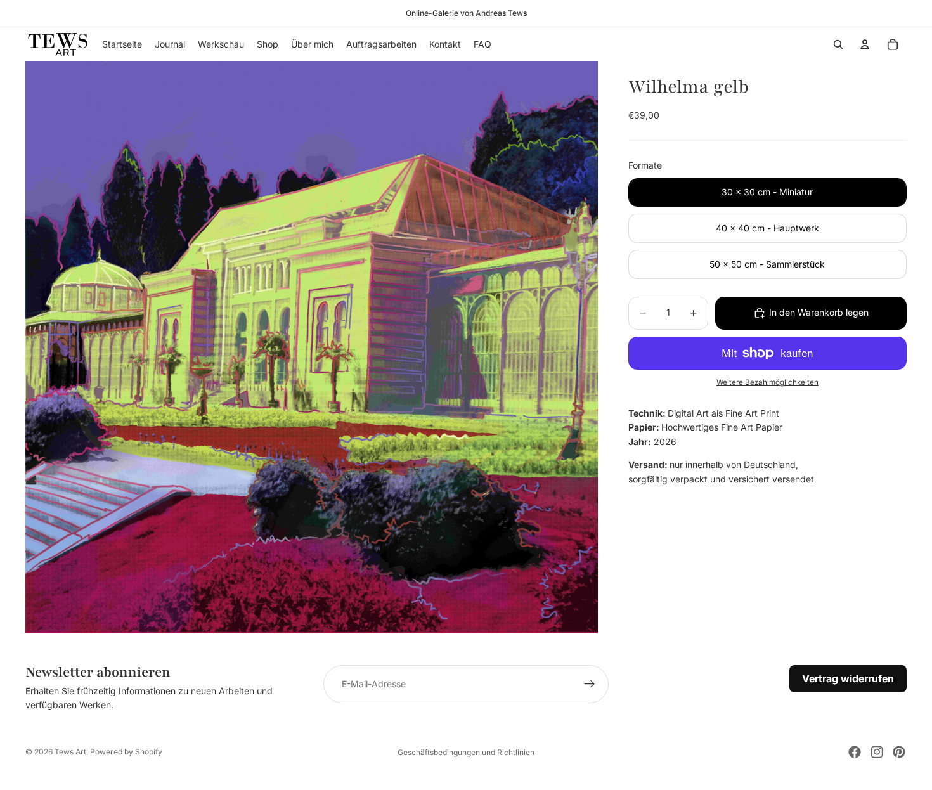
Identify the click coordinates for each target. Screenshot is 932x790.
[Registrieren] (589, 684)
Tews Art (70, 751)
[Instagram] (876, 752)
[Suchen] (838, 44)
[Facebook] (854, 752)
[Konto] (865, 44)
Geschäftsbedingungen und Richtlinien (466, 752)
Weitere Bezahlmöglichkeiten (767, 383)
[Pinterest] (899, 752)
